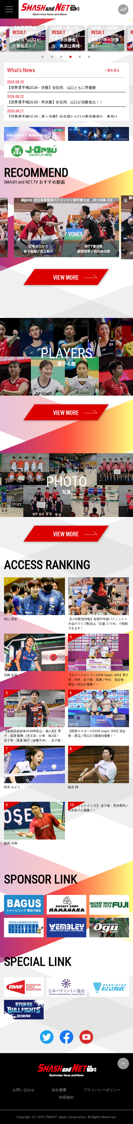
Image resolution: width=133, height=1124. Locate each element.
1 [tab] (43, 57)
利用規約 (66, 1097)
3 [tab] (62, 57)
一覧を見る (112, 70)
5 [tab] (80, 57)
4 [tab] (71, 57)
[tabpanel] (66, 38)
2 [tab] (52, 57)
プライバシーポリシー (102, 1089)
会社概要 (59, 1089)
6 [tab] (90, 57)
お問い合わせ (23, 1089)
